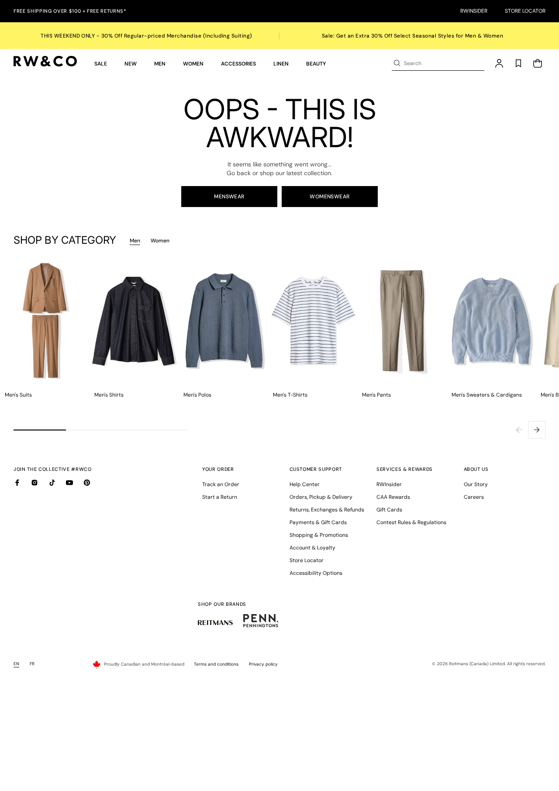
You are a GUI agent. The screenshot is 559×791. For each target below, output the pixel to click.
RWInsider (473, 10)
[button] (100, 63)
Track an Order (220, 484)
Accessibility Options (316, 573)
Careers (474, 497)
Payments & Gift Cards (318, 522)
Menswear (229, 196)
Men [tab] (135, 240)
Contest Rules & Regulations (411, 522)
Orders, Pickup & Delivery (321, 497)
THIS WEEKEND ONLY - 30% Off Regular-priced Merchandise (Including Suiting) (146, 35)
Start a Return (219, 497)
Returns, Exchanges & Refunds (327, 509)
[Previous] (519, 430)
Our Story (476, 484)
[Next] (536, 430)
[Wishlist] (518, 63)
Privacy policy (263, 664)
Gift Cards (389, 509)
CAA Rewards (393, 497)
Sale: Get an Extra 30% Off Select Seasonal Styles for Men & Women (412, 35)
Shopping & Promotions (319, 535)
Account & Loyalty (312, 547)
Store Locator (525, 10)
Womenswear (330, 196)
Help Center (305, 484)
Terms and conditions (216, 664)
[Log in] (499, 63)
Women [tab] (160, 240)
